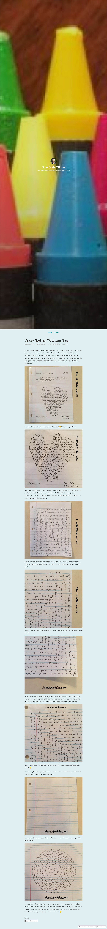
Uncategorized (42, 344)
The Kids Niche (53, 167)
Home (50, 332)
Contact (56, 332)
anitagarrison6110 (30, 344)
